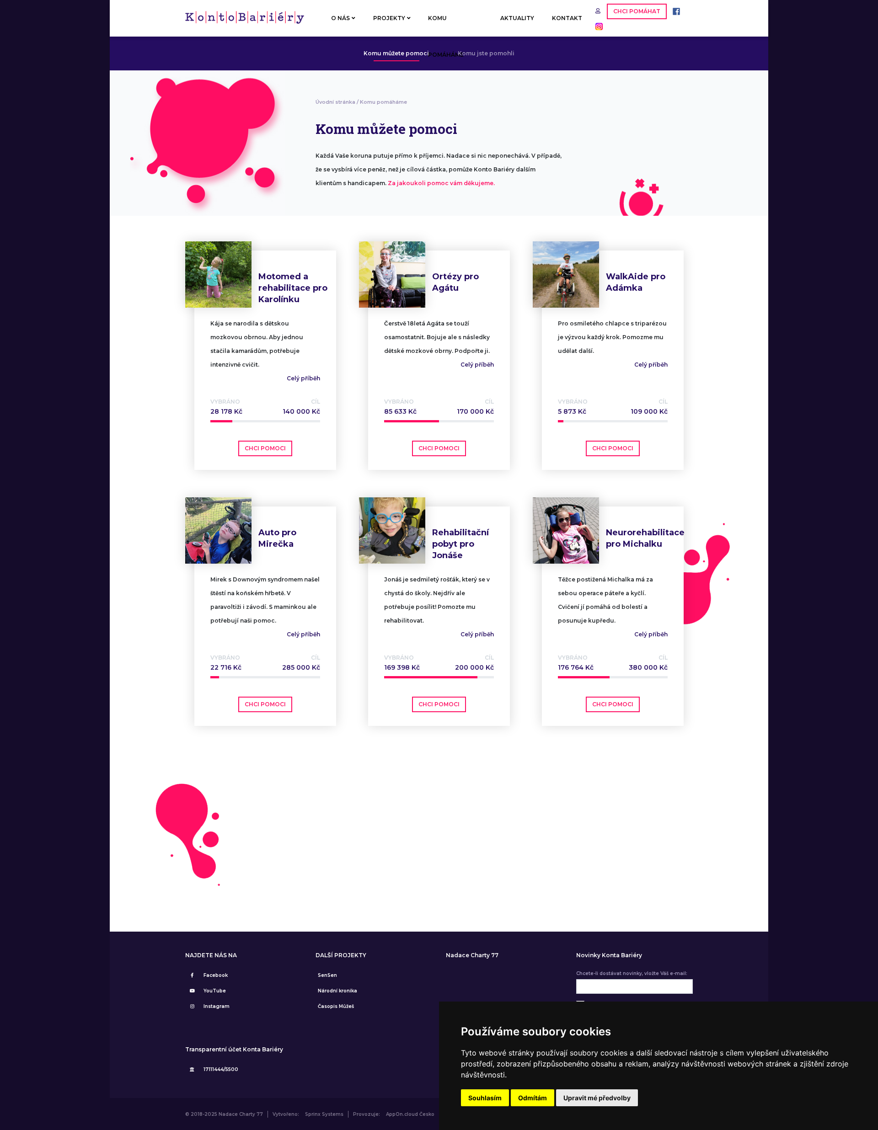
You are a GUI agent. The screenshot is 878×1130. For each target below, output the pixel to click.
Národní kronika (337, 991)
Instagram (216, 1006)
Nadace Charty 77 (472, 955)
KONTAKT (567, 18)
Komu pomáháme (383, 102)
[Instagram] (597, 25)
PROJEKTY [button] (389, 18)
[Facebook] (674, 10)
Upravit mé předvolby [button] (597, 1098)
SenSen (327, 975)
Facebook (215, 975)
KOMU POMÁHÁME (446, 26)
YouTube (214, 991)
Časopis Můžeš (336, 1006)
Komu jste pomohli (486, 53)
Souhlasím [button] (485, 1098)
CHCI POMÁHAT (636, 11)
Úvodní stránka (335, 102)
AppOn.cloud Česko (410, 1114)
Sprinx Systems (324, 1114)
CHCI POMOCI (265, 448)
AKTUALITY (517, 18)
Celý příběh (303, 378)
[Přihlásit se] (599, 10)
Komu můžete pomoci (396, 53)
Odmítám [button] (532, 1098)
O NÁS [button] (340, 18)
